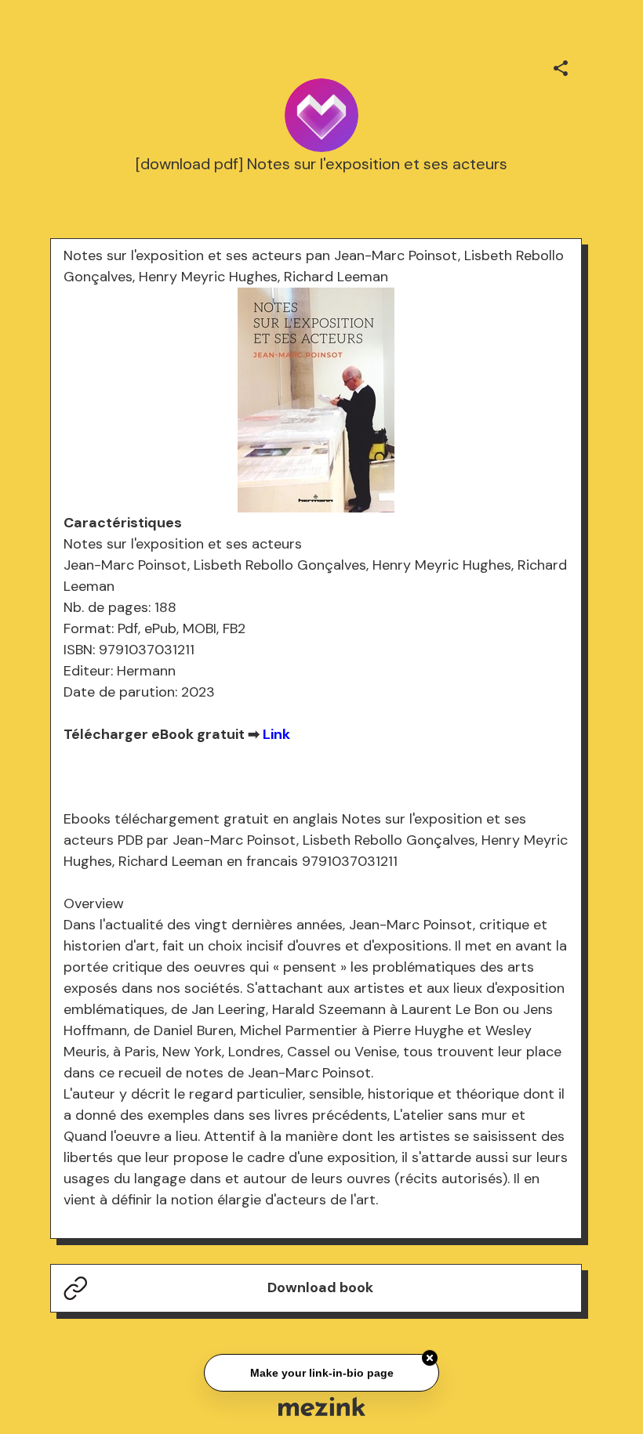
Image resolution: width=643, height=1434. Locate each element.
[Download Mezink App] (321, 1406)
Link (276, 734)
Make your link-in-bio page (321, 1372)
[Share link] (560, 66)
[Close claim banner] (430, 1358)
